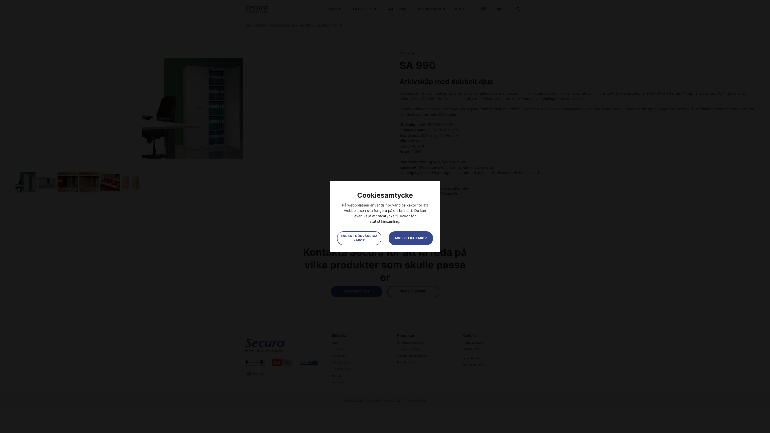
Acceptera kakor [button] (411, 238)
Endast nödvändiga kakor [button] (359, 238)
